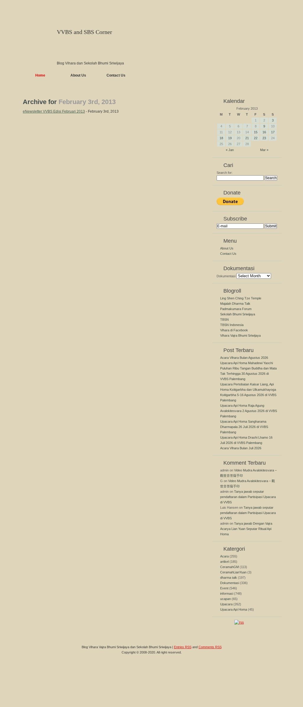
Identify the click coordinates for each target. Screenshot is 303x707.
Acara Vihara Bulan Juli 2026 (240, 448)
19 (230, 138)
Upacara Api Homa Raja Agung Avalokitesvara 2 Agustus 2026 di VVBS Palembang (248, 411)
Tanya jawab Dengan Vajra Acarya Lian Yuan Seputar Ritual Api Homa (246, 529)
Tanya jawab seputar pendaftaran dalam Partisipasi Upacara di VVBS (248, 497)
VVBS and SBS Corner (84, 32)
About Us (78, 75)
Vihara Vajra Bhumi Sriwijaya (240, 335)
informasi (226, 593)
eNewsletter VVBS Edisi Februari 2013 (54, 111)
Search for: (225, 172)
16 (264, 132)
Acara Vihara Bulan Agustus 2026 (244, 357)
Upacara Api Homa (233, 609)
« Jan (230, 150)
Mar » (264, 150)
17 (273, 132)
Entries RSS (182, 647)
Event (224, 588)
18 (221, 138)
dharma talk (228, 577)
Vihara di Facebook (234, 330)
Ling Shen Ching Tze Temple (240, 298)
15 (255, 132)
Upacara (226, 604)
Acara (224, 556)
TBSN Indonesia (232, 325)
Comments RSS (210, 647)
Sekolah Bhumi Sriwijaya (237, 314)
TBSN (224, 319)
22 (255, 138)
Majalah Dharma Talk (235, 303)
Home (40, 75)
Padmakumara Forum (236, 309)
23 (264, 138)
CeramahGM (229, 567)
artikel (224, 561)
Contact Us (116, 75)
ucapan (225, 599)
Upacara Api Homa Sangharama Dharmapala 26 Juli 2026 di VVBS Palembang (244, 427)
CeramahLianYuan (233, 572)
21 (247, 138)
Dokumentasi (226, 276)
